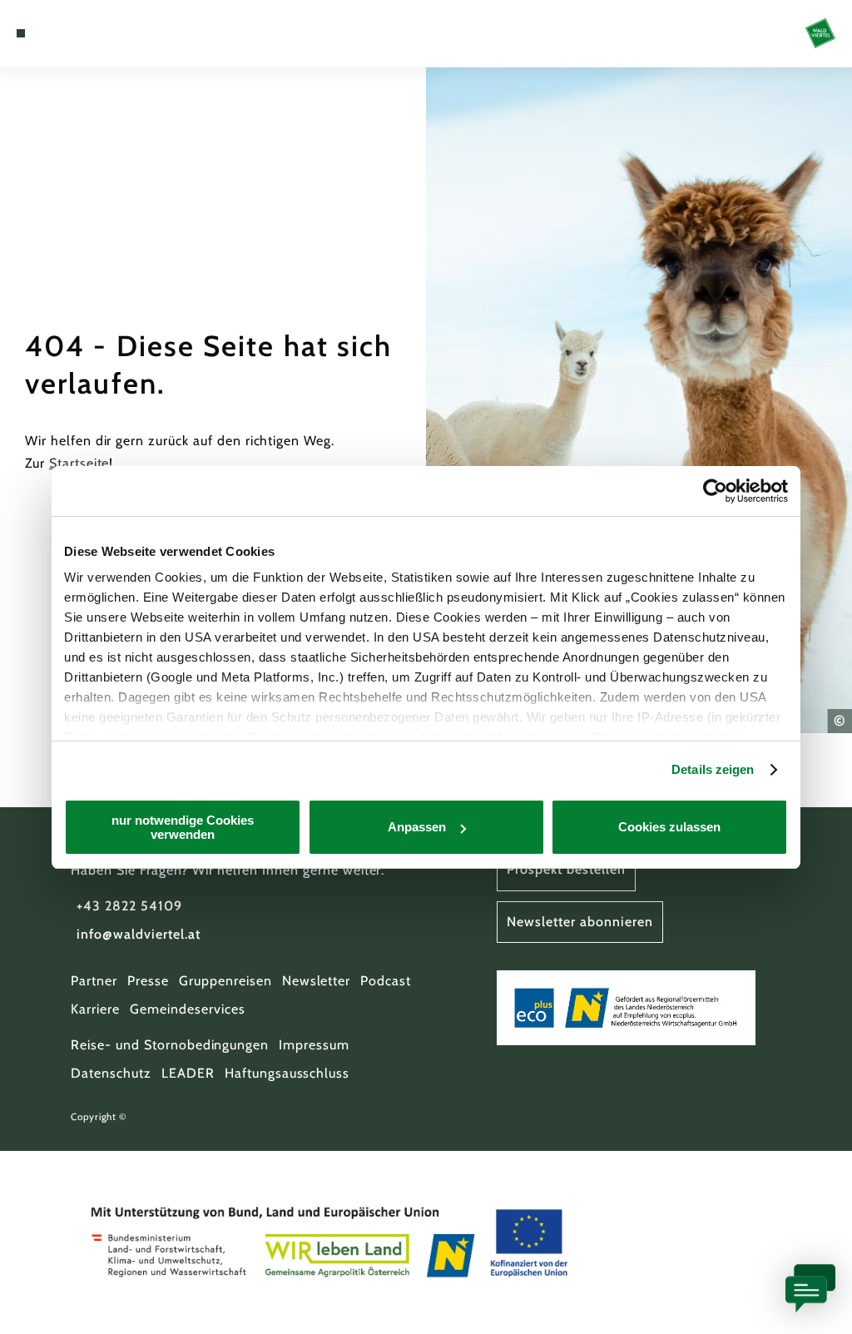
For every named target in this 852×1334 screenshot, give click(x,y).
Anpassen (417, 827)
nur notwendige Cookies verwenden (182, 827)
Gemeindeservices (187, 1009)
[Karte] (55, 33)
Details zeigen (712, 769)
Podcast (385, 981)
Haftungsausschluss (287, 1073)
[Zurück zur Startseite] (820, 33)
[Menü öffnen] (21, 33)
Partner (94, 981)
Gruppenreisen (225, 981)
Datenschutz (111, 1073)
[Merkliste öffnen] (72, 33)
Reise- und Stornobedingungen (170, 1045)
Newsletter (316, 981)
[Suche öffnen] (90, 33)
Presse (148, 981)
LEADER (188, 1073)
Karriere (95, 1009)
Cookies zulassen (669, 827)
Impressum (314, 1045)
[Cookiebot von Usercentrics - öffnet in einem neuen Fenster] (715, 491)
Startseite (79, 463)
